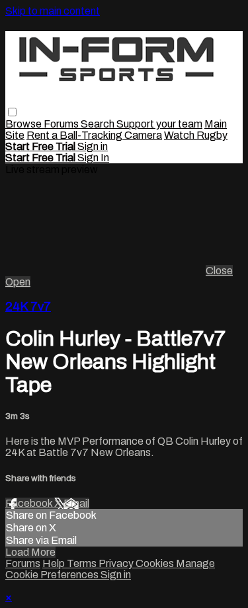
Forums (62, 124)
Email (76, 503)
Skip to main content (52, 11)
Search (98, 124)
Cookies (156, 563)
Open (17, 281)
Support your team (159, 124)
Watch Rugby (195, 135)
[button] (12, 112)
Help (54, 563)
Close (219, 270)
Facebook (29, 503)
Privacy (117, 563)
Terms (83, 563)
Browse (24, 124)
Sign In (93, 157)
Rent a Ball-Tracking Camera (94, 135)
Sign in (92, 146)
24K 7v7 (28, 306)
